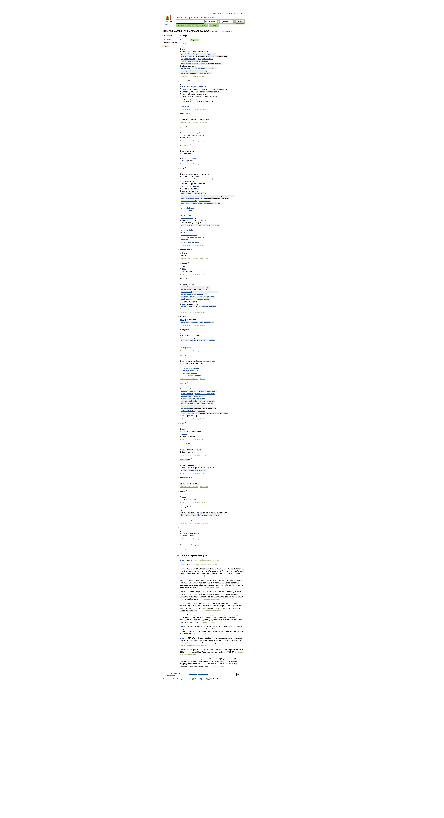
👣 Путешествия (170, 675)
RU (242, 13)
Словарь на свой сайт (231, 13)
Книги (203, 25)
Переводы (192, 25)
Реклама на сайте (203, 673)
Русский (165, 46)
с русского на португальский (221, 31)
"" (183, 603)
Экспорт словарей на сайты (171, 679)
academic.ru (168, 24)
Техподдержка (193, 673)
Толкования (181, 25)
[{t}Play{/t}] (188, 43)
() (193, 196)
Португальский (167, 39)
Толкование (184, 40)
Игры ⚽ (214, 25)
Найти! (240, 22)
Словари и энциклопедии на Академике (195, 17)
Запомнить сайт (216, 13)
